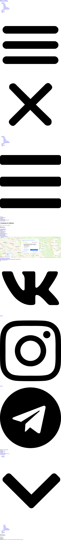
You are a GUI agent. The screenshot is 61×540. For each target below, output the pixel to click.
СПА (2, 12)
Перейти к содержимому (4, 0)
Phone (1, 537)
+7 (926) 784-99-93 (3, 231)
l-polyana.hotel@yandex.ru (4, 236)
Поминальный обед (7, 142)
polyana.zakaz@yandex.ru (4, 233)
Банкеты (5, 139)
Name (1, 536)
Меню (4, 4)
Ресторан (3, 3)
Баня (2, 10)
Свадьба (5, 6)
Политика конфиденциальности (5, 258)
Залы (4, 138)
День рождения (6, 7)
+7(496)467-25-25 (2, 219)
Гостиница (3, 11)
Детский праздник (6, 8)
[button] (30, 74)
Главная (3, 2)
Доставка (3, 143)
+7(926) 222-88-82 (2, 235)
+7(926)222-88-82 (2, 220)
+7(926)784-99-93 (2, 217)
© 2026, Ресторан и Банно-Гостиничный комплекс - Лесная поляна (10, 259)
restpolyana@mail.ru (3, 229)
